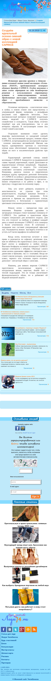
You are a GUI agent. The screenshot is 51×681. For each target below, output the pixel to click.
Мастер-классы (7, 650)
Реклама (5, 656)
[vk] (10, 628)
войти (15, 443)
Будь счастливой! (8, 640)
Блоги (3, 643)
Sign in (35, 496)
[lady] (25, 620)
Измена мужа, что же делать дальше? (14, 360)
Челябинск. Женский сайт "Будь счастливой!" (18, 10)
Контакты (5, 659)
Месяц (23, 292)
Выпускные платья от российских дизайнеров (25, 566)
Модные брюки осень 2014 (25, 376)
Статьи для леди (10, 20)
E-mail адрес (14, 486)
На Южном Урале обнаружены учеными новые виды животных (29, 298)
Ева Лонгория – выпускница (25, 344)
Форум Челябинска (9, 637)
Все (29, 292)
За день (5, 292)
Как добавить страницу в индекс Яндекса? (30, 328)
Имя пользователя (17, 477)
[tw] (16, 628)
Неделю (14, 292)
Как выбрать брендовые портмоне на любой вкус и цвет (25, 586)
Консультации (7, 646)
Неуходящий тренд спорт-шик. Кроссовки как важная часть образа (25, 546)
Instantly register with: (25, 424)
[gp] (22, 628)
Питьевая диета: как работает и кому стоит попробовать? (25, 608)
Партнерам (6, 662)
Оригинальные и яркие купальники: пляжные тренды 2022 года (25, 524)
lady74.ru (3, 671)
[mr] (28, 628)
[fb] (4, 628)
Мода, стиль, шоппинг (26, 20)
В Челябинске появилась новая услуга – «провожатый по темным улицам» (15, 313)
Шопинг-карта (7, 653)
